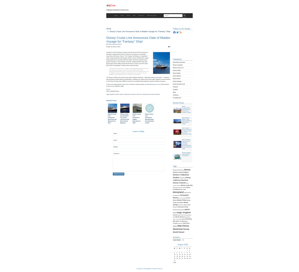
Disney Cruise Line (178, 67)
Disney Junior (182, 189)
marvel (175, 215)
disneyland (178, 192)
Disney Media (176, 73)
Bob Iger (175, 170)
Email (115, 140)
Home (108, 29)
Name (115, 133)
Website (115, 147)
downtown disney (183, 207)
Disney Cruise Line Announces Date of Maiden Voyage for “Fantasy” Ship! (140, 31)
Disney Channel (179, 183)
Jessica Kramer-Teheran (115, 44)
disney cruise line (187, 185)
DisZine (148, 268)
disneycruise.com (154, 84)
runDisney (176, 95)
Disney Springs (177, 81)
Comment (116, 153)
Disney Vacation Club (179, 84)
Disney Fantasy (182, 187)
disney (187, 169)
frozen (174, 212)
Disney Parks (176, 78)
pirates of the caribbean (177, 219)
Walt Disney (180, 223)
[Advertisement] (149, 21)
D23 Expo (181, 170)
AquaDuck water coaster (116, 94)
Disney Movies (177, 76)
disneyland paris (187, 192)
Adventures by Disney (179, 62)
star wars (176, 221)
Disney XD (175, 207)
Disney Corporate (178, 65)
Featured (175, 86)
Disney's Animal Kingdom (181, 172)
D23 (178, 170)
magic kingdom (184, 212)
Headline (175, 89)
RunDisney (188, 219)
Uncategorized (177, 97)
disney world (187, 204)
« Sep (174, 262)
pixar (183, 219)
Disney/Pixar (182, 177)
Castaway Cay (128, 94)
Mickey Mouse (179, 217)
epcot (187, 209)
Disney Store (181, 204)
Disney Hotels (177, 70)
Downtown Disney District (178, 209)
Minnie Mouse (187, 217)
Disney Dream (176, 187)
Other (174, 92)
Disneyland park (176, 195)
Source (108, 89)
